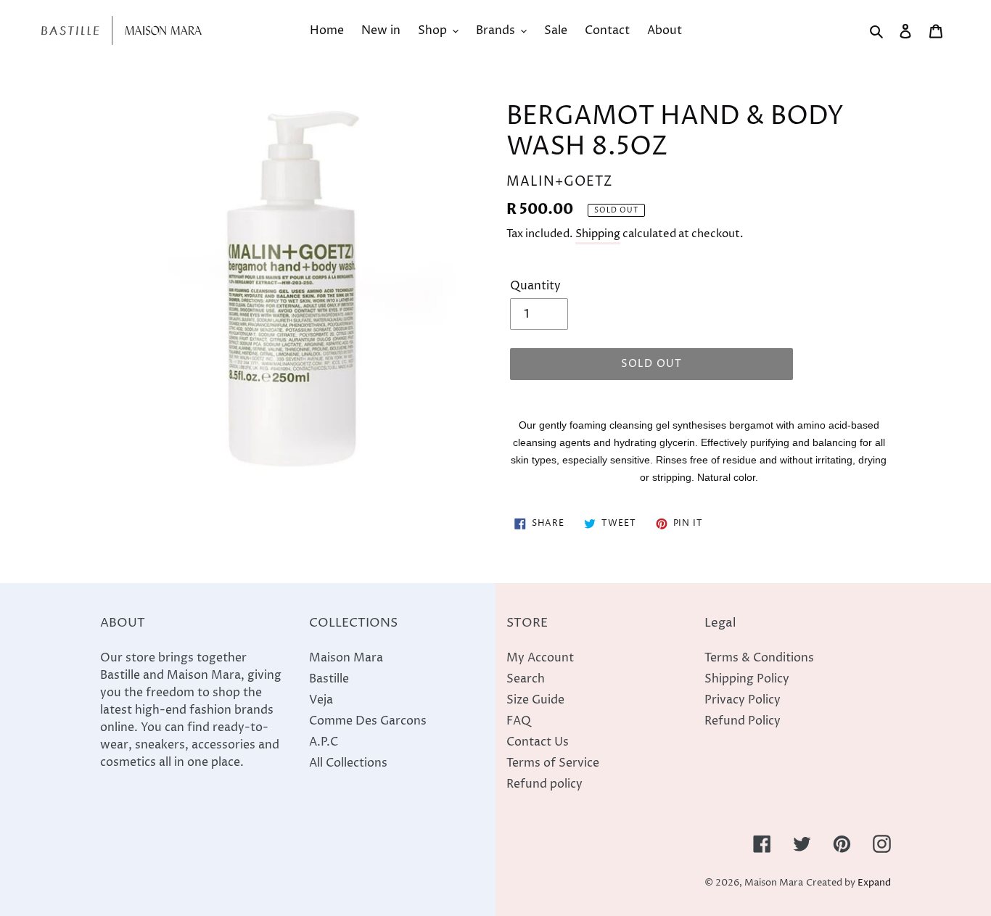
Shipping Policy (746, 679)
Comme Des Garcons (368, 721)
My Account (540, 658)
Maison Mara (346, 658)
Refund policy (544, 784)
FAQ (518, 721)
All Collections (348, 763)
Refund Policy (742, 721)
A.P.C (323, 742)
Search (525, 679)
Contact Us (537, 742)
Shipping (597, 234)
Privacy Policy (742, 700)
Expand (874, 883)
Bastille (329, 679)
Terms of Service (552, 763)
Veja (321, 700)
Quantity (535, 286)
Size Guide (535, 700)
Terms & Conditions (759, 658)
